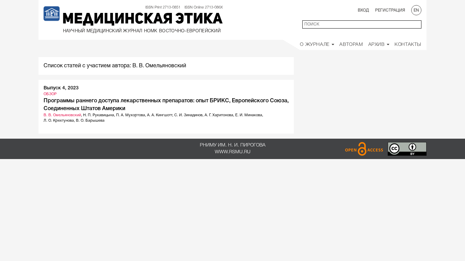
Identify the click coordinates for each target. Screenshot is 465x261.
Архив (377, 44)
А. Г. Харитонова (219, 115)
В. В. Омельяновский (62, 115)
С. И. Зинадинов (188, 115)
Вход (363, 10)
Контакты (408, 44)
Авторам (351, 44)
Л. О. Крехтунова (59, 120)
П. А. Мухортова (130, 115)
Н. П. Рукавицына (98, 115)
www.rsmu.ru (233, 152)
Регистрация (390, 10)
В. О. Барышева (90, 120)
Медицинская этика (142, 19)
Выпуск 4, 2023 (61, 88)
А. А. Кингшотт (159, 115)
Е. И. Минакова (248, 115)
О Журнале (315, 44)
